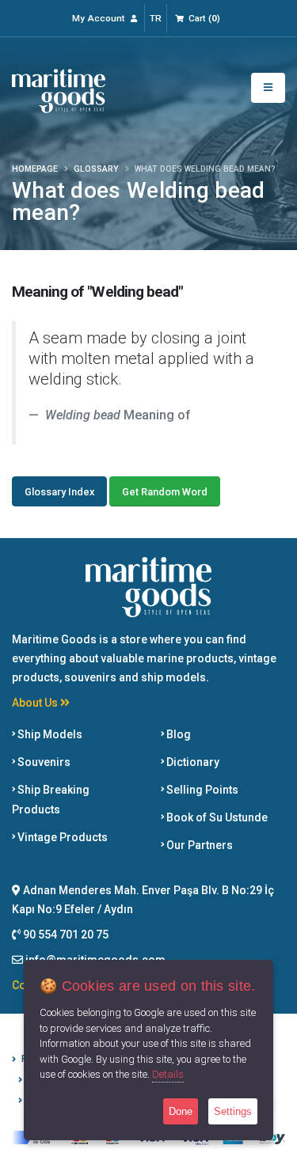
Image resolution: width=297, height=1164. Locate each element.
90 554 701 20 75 (65, 934)
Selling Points (201, 789)
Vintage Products (61, 837)
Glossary (96, 169)
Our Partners (198, 845)
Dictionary (191, 762)
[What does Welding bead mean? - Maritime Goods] (58, 90)
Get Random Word (165, 492)
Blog (177, 734)
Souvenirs (42, 762)
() (204, 18)
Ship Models (48, 734)
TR (156, 18)
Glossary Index (59, 492)
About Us (36, 702)
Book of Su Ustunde (216, 817)
